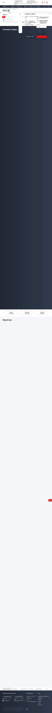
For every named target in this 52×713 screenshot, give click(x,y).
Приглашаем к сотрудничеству (43, 696)
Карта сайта (40, 704)
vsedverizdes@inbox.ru (33, 701)
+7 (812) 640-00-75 (18, 1)
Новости (39, 699)
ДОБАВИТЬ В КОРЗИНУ (41, 36)
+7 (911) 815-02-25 (31, 1)
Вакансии (39, 701)
